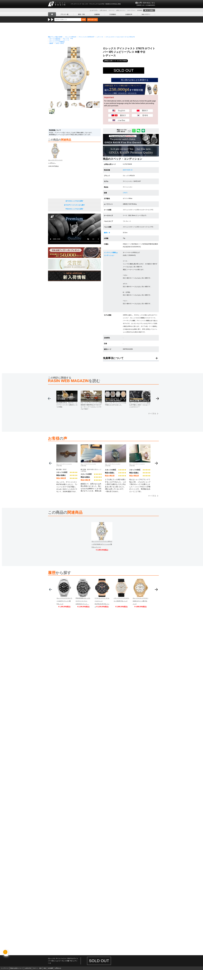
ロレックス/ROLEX (70, 37)
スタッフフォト (131, 10)
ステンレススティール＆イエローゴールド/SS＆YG (120, 37)
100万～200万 (60, 43)
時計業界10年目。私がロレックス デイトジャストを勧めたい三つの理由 (66, 405)
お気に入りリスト (121, 10)
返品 (45, 968)
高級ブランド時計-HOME (55, 37)
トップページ (4, 968)
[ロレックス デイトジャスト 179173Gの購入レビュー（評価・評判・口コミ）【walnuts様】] (91, 446)
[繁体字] (118, 115)
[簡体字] (142, 110)
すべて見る (152, 413)
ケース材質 (107, 210)
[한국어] (142, 115)
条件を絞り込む (92, 19)
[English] (118, 110)
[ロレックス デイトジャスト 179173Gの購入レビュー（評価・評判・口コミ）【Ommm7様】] (115, 446)
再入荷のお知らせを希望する (134, 80)
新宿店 (65, 469)
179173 (125, 193)
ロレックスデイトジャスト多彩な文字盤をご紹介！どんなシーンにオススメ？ (139, 405)
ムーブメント (108, 204)
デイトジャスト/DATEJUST (86, 37)
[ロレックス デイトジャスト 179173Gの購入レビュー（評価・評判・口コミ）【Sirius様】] (66, 446)
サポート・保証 (37, 968)
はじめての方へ (94, 10)
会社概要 (50, 968)
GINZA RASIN (56, 4)
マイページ (111, 10)
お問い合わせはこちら (145, 4)
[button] (157, 399)
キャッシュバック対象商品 (57, 41)
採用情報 (139, 10)
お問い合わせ (103, 10)
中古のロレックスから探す (74, 209)
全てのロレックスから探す (74, 201)
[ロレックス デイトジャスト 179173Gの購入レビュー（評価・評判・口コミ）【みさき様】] (139, 446)
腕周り (106, 232)
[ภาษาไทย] (118, 120)
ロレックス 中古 (68, 38)
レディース (100, 37)
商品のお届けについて (16, 968)
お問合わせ (58, 968)
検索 (83, 19)
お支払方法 (28, 968)
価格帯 (51, 43)
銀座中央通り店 (127, 170)
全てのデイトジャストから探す (74, 205)
